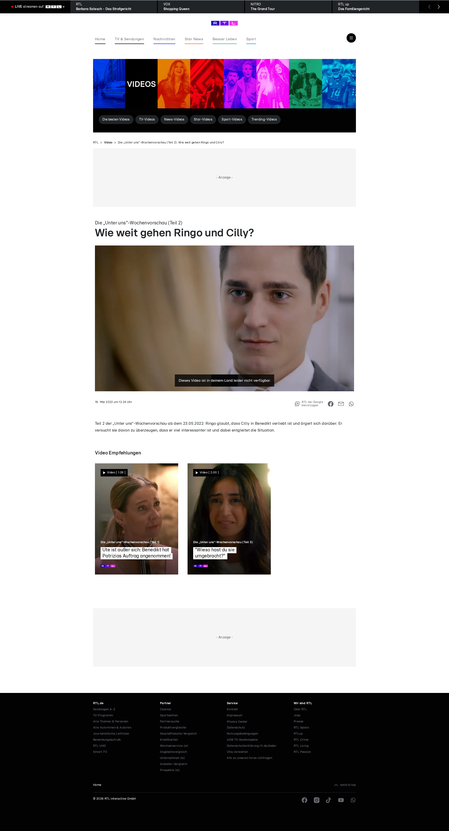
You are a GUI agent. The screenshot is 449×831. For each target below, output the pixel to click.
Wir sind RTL (303, 703)
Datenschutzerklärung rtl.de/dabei (251, 745)
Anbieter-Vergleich (173, 764)
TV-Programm (103, 715)
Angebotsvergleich (173, 752)
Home (97, 785)
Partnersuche (169, 721)
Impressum (235, 715)
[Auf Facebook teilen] (330, 404)
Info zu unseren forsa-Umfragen (249, 758)
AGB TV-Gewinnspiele (242, 739)
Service (232, 703)
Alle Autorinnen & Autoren (112, 727)
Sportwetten (169, 715)
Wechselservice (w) (174, 745)
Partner (165, 703)
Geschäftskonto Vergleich (178, 733)
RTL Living (301, 745)
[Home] (224, 23)
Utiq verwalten (237, 752)
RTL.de (98, 703)
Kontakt (232, 709)
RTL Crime (301, 739)
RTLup (298, 733)
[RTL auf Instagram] (316, 800)
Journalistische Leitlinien (111, 733)
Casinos (165, 709)
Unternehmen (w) (172, 758)
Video (108, 142)
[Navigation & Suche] (351, 38)
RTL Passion (302, 752)
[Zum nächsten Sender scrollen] (438, 6)
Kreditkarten (169, 739)
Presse (298, 721)
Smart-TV (100, 752)
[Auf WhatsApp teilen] (351, 404)
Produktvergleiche (173, 727)
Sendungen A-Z (104, 709)
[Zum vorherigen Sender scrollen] (429, 6)
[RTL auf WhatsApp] (353, 800)
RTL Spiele (301, 727)
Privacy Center (237, 721)
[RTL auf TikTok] (329, 800)
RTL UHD (99, 745)
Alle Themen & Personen (110, 721)
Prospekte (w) (170, 770)
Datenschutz (236, 727)
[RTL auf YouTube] (341, 800)
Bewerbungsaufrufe (107, 739)
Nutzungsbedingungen (242, 733)
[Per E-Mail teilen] (341, 404)
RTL (95, 142)
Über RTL (300, 709)
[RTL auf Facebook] (304, 800)
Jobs (297, 715)
